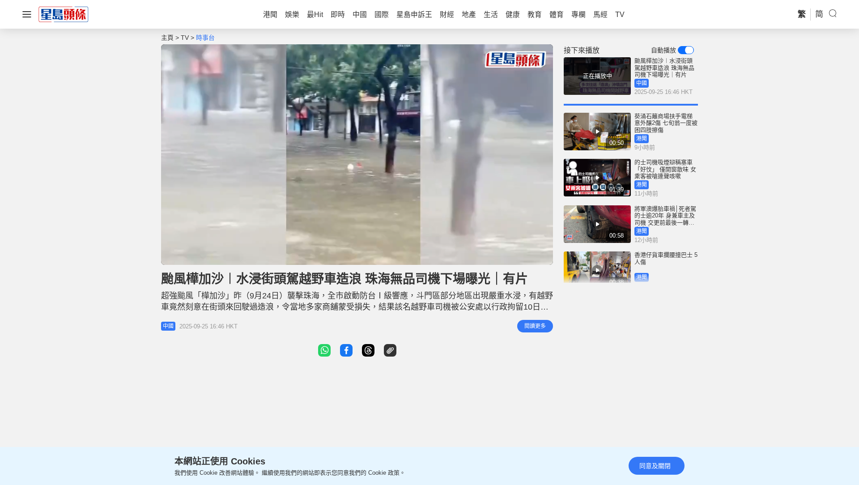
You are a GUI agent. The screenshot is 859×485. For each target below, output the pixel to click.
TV (185, 37)
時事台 (205, 37)
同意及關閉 (655, 465)
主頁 (167, 37)
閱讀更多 (535, 326)
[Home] (63, 13)
